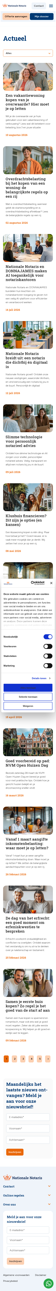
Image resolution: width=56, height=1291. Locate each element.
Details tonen (39, 678)
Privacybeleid (10, 1280)
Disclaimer (40, 1275)
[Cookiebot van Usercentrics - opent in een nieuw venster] (32, 583)
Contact (39, 5)
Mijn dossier (42, 16)
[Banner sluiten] (51, 583)
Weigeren (28, 706)
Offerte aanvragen (16, 16)
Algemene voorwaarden (16, 1275)
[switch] (45, 646)
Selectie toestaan (28, 696)
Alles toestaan (28, 687)
